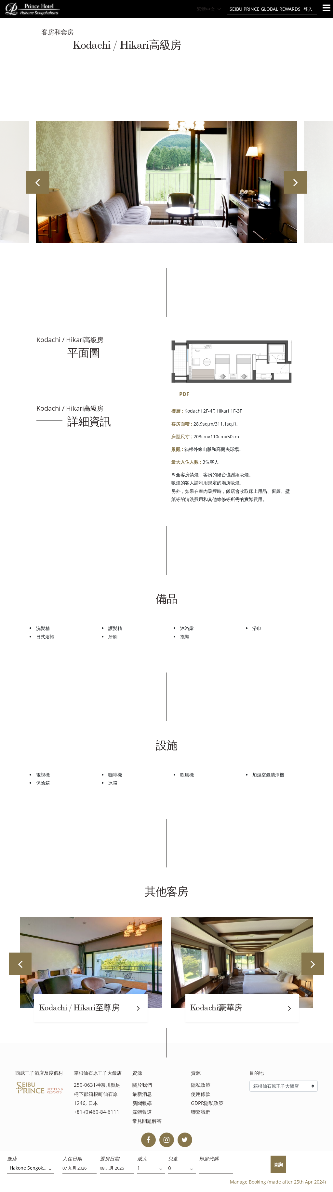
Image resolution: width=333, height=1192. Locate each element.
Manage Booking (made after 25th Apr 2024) (278, 1182)
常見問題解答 (147, 1121)
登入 (308, 9)
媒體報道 (142, 1112)
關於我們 (142, 1085)
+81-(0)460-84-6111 (96, 1112)
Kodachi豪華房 (216, 1008)
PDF (184, 394)
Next (295, 182)
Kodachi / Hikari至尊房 (79, 1008)
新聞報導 (142, 1103)
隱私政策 (200, 1085)
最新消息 (142, 1094)
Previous (37, 182)
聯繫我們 (200, 1112)
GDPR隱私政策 (207, 1103)
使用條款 (200, 1094)
